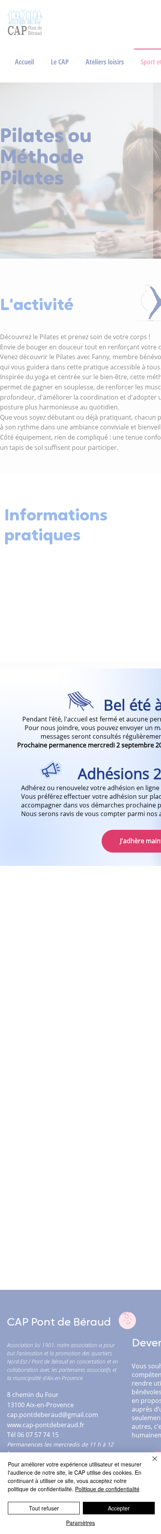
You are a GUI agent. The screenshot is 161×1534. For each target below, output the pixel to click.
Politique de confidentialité (107, 1489)
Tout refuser (44, 1508)
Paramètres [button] (80, 1523)
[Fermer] (150, 1463)
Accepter (119, 1508)
